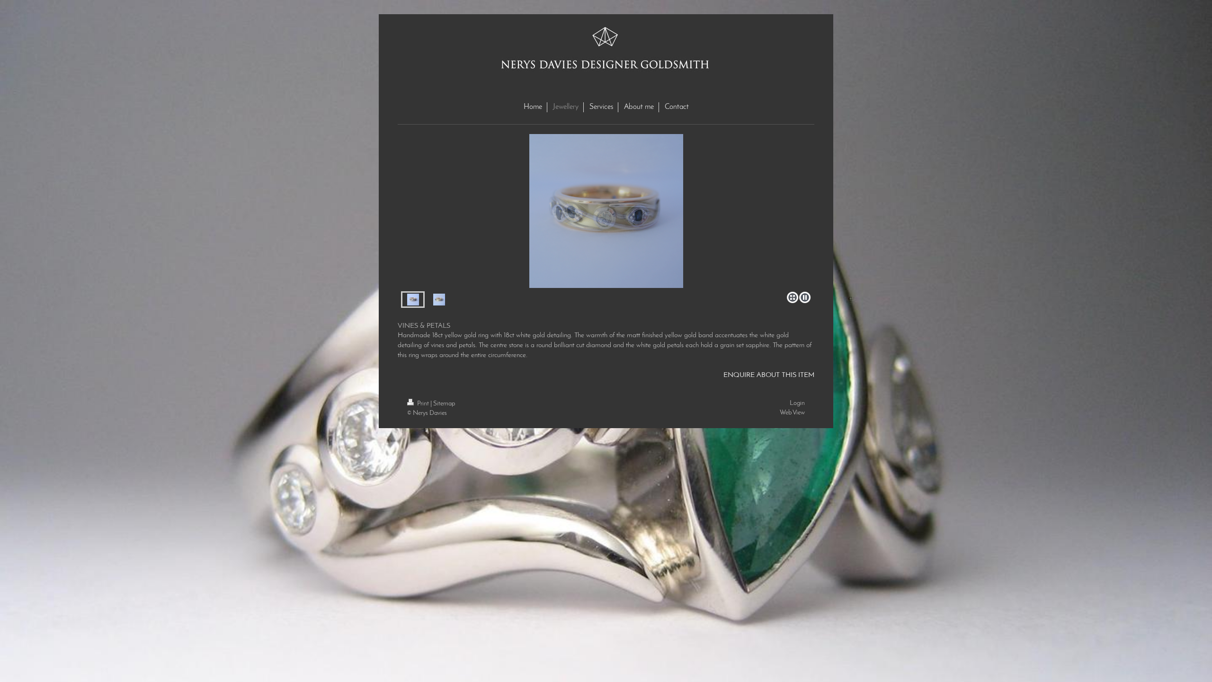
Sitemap (444, 403)
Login (797, 403)
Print (423, 403)
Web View (792, 412)
